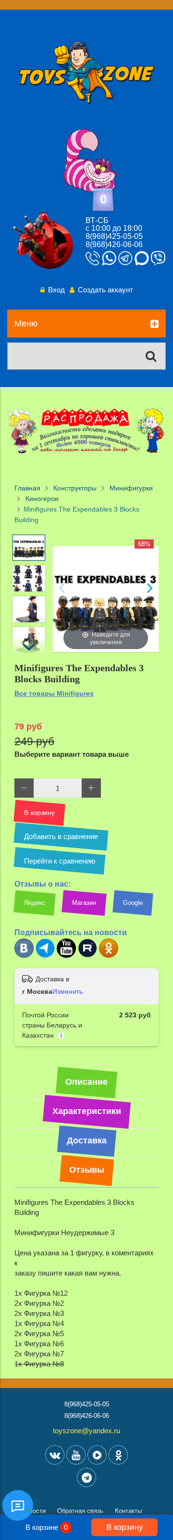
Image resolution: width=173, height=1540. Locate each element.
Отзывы (86, 1170)
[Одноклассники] (108, 955)
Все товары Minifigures (54, 693)
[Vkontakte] (54, 1455)
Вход (56, 290)
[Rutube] (87, 955)
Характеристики (86, 1111)
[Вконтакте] (24, 955)
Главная (27, 488)
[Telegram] (45, 955)
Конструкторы (75, 488)
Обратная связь (80, 1511)
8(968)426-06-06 (114, 244)
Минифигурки (131, 488)
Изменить (67, 991)
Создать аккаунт (105, 290)
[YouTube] (76, 1455)
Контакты (128, 1511)
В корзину (124, 1527)
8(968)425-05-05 (114, 236)
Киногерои (42, 498)
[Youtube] (66, 955)
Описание (86, 1082)
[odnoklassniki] (118, 1455)
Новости (34, 1511)
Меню (26, 323)
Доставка (87, 1140)
